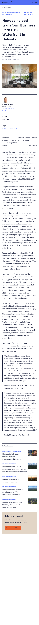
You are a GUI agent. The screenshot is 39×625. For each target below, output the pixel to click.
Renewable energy (9, 464)
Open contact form (12, 528)
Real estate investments (11, 451)
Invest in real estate (10, 128)
